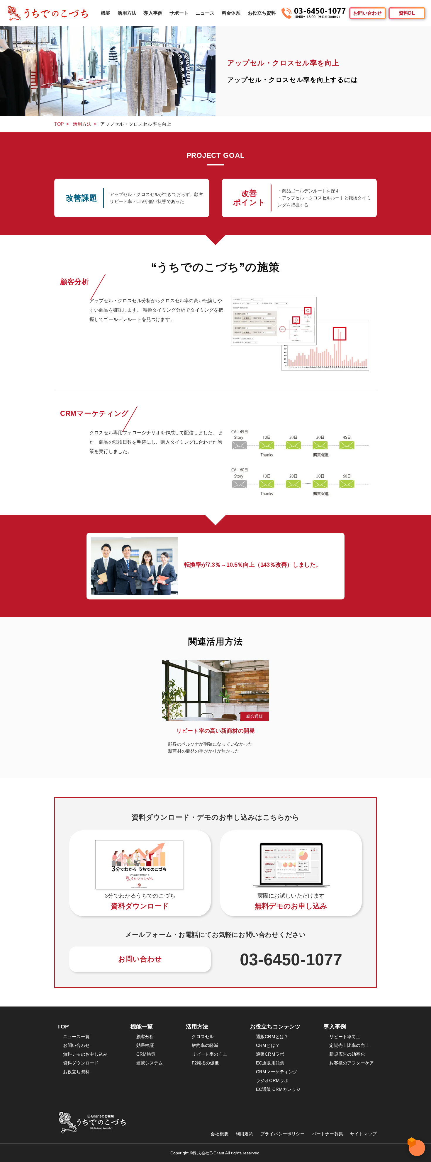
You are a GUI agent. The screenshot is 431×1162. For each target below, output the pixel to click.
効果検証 (145, 1045)
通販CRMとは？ (272, 1036)
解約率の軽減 (205, 1045)
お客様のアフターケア (351, 1062)
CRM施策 (146, 1054)
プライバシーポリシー (282, 1133)
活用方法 (127, 13)
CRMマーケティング (277, 1071)
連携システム (149, 1062)
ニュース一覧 (76, 1036)
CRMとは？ (268, 1045)
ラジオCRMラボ (272, 1080)
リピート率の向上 (209, 1054)
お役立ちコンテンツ (275, 1026)
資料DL (407, 13)
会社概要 (219, 1133)
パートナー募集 (327, 1133)
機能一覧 (141, 1026)
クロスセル (203, 1036)
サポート (179, 13)
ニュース (205, 13)
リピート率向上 (344, 1036)
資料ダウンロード (81, 1062)
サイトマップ (363, 1133)
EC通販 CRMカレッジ (278, 1089)
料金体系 (231, 13)
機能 (105, 13)
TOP (59, 124)
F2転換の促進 (205, 1062)
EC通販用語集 (270, 1062)
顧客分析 (145, 1036)
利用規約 (244, 1133)
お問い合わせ (367, 13)
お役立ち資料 (262, 13)
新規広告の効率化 (347, 1054)
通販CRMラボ (270, 1054)
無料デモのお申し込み (85, 1054)
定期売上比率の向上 (349, 1045)
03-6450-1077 (291, 959)
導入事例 (152, 13)
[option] (215, 710)
